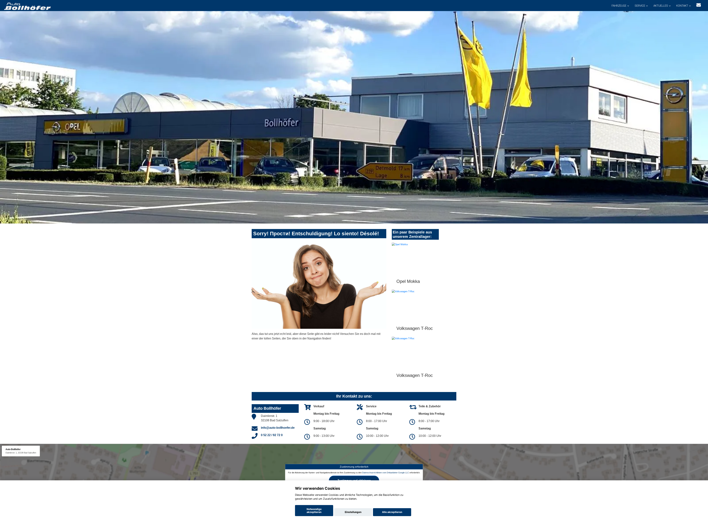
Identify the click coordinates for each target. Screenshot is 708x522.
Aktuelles (660, 5)
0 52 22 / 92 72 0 (272, 435)
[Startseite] (27, 6)
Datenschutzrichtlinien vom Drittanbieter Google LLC (385, 472)
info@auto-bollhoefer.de (278, 427)
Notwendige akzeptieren (314, 511)
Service (640, 5)
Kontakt (682, 5)
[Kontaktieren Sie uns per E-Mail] (698, 5)
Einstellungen (353, 512)
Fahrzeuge (619, 5)
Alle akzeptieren (392, 512)
